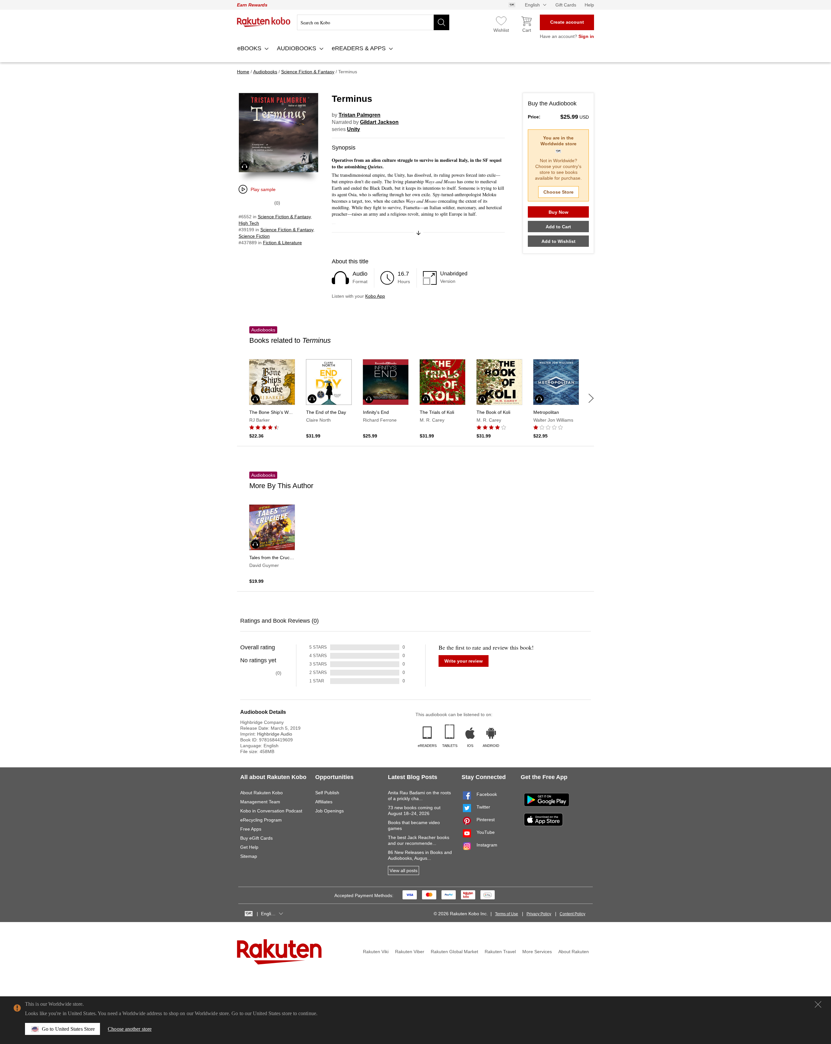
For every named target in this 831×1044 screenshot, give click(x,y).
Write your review (463, 661)
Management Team (260, 801)
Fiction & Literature (282, 242)
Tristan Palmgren (359, 115)
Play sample (263, 189)
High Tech (249, 223)
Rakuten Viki (376, 951)
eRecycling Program (261, 819)
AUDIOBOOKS (297, 48)
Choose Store (558, 192)
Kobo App (375, 296)
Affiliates (323, 801)
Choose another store (130, 1029)
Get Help (249, 847)
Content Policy (572, 914)
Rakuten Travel (500, 951)
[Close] (818, 1004)
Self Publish (327, 792)
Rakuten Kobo (264, 22)
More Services (537, 951)
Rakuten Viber (409, 951)
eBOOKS (250, 48)
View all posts (403, 870)
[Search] (441, 22)
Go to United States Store (68, 1029)
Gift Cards (565, 4)
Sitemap (248, 856)
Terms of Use (506, 914)
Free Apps (250, 829)
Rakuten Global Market (454, 951)
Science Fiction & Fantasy (284, 216)
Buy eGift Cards (256, 838)
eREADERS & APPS (359, 48)
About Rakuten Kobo (261, 792)
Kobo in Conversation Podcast (271, 810)
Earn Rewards (252, 4)
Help (589, 4)
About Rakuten (573, 951)
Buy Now (558, 212)
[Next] (591, 398)
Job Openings (329, 810)
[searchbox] (373, 22)
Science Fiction (254, 236)
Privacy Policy (539, 914)
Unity (353, 129)
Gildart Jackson (379, 122)
